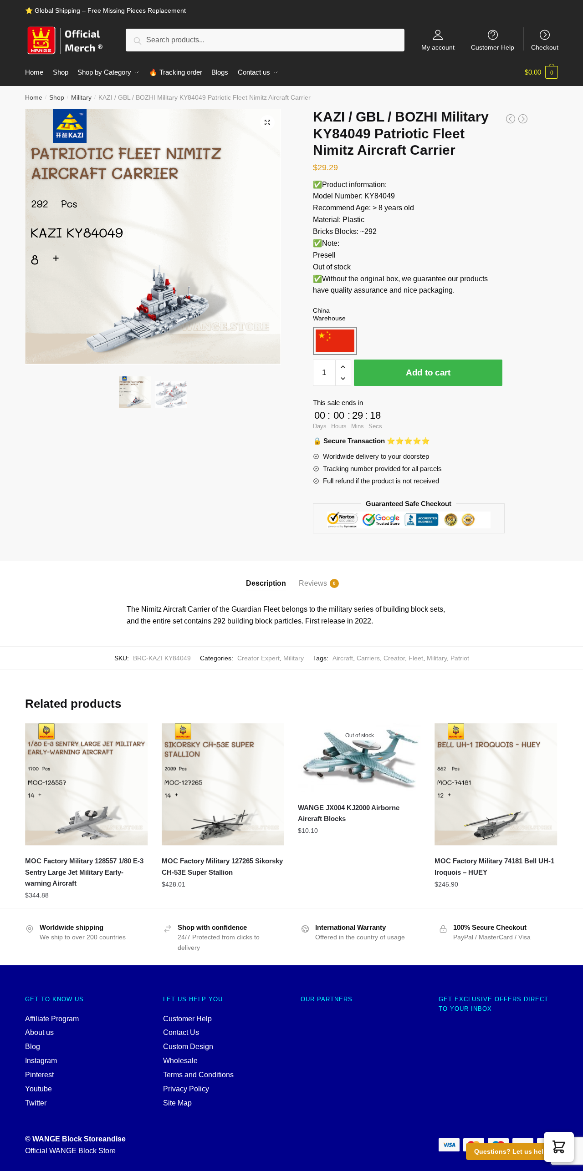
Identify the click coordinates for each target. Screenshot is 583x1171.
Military (81, 97)
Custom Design (188, 1046)
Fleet (416, 658)
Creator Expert (258, 658)
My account (438, 47)
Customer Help (492, 47)
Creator (394, 658)
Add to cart (428, 372)
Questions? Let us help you (517, 1151)
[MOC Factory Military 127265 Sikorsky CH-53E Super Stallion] (223, 784)
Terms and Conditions (198, 1075)
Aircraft (342, 658)
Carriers (368, 658)
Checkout (544, 47)
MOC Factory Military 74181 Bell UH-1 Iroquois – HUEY (494, 866)
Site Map (177, 1103)
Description (266, 583)
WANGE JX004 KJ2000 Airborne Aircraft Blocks (348, 813)
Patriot (459, 658)
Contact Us (181, 1032)
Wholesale (180, 1061)
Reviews (313, 583)
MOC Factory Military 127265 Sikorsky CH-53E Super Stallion (222, 866)
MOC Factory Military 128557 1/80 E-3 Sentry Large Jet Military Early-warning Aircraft (84, 872)
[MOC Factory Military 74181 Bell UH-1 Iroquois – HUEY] (496, 784)
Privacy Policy (186, 1089)
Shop (56, 97)
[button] (559, 1147)
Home (33, 97)
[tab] (266, 575)
